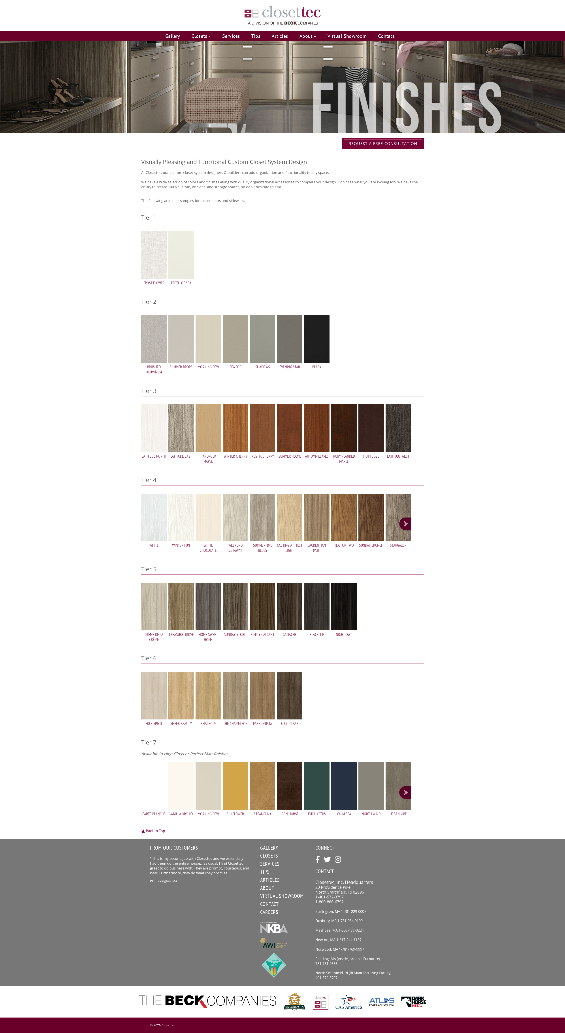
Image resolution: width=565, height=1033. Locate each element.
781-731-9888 (326, 963)
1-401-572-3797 (329, 897)
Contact (386, 36)
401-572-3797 (326, 977)
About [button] (306, 36)
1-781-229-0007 (353, 911)
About (267, 888)
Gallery (172, 36)
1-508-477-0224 (351, 930)
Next (405, 524)
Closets (269, 855)
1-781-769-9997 (351, 949)
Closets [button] (200, 36)
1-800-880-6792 (329, 901)
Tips (255, 36)
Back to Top (155, 830)
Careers (269, 912)
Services (231, 36)
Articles (280, 36)
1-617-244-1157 (349, 939)
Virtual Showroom (347, 36)
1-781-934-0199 (350, 920)
